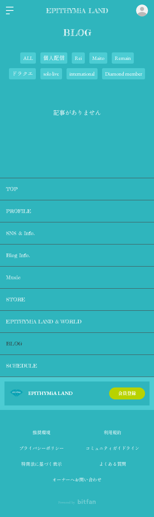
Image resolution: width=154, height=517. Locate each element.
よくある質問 (112, 464)
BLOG (14, 343)
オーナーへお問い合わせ (77, 480)
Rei (78, 58)
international (82, 73)
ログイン (142, 10)
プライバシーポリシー (41, 448)
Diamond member (123, 73)
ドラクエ (22, 73)
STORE (15, 299)
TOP (12, 189)
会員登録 (127, 393)
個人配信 (53, 58)
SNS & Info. (20, 233)
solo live (51, 73)
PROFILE (18, 211)
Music (13, 277)
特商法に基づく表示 (41, 464)
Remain (123, 58)
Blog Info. (18, 255)
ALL (28, 58)
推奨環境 (41, 433)
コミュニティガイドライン (112, 448)
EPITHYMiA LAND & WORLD (43, 321)
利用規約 (112, 433)
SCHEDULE (21, 365)
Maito (98, 58)
